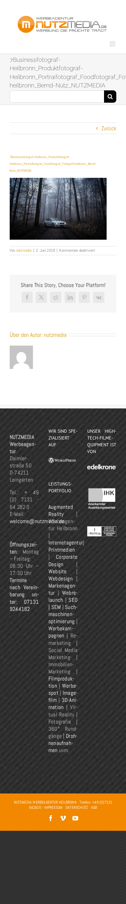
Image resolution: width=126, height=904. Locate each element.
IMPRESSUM (53, 807)
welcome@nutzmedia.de (37, 521)
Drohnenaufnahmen (63, 743)
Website (57, 571)
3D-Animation (63, 703)
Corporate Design (63, 560)
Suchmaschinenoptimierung (63, 614)
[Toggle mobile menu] (113, 43)
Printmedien (61, 549)
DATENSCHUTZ (77, 807)
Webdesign (60, 578)
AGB (94, 807)
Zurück (108, 128)
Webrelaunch (63, 596)
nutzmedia (24, 250)
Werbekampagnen (60, 632)
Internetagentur (65, 542)
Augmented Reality (60, 510)
